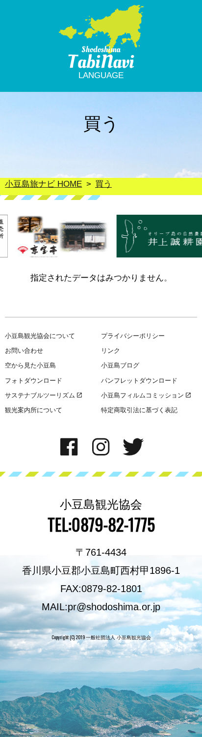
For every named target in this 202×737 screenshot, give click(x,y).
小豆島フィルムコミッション (142, 395)
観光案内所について (33, 410)
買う (103, 184)
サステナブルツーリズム (40, 395)
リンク (110, 350)
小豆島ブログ (120, 365)
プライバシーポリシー (133, 336)
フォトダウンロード (33, 380)
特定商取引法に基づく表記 (139, 410)
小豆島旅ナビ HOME (43, 184)
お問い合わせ (24, 350)
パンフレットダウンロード (139, 380)
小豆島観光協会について (40, 336)
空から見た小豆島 (30, 365)
